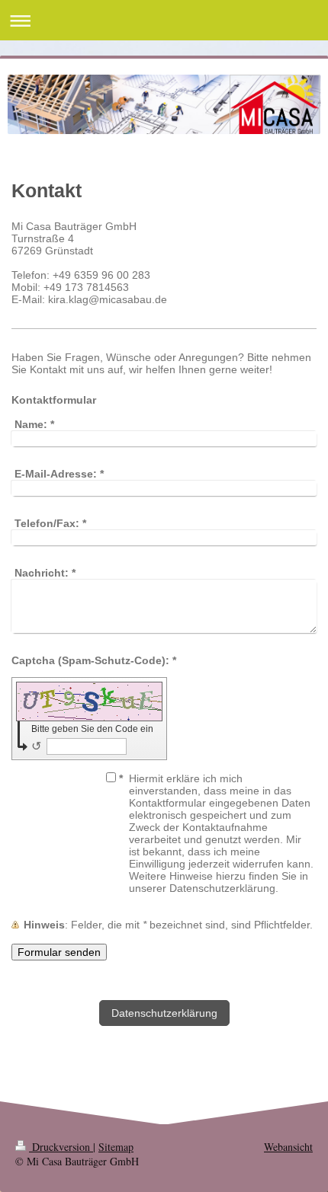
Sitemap (115, 1146)
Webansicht (288, 1146)
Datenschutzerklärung (164, 1013)
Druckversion (61, 1146)
